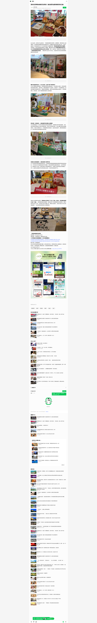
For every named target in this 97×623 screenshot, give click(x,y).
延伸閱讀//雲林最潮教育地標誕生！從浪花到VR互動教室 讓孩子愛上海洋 (45, 239)
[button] (31, 622)
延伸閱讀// (33, 241)
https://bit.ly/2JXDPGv (57, 248)
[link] (34, 622)
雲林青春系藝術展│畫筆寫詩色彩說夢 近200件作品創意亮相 (47, 241)
